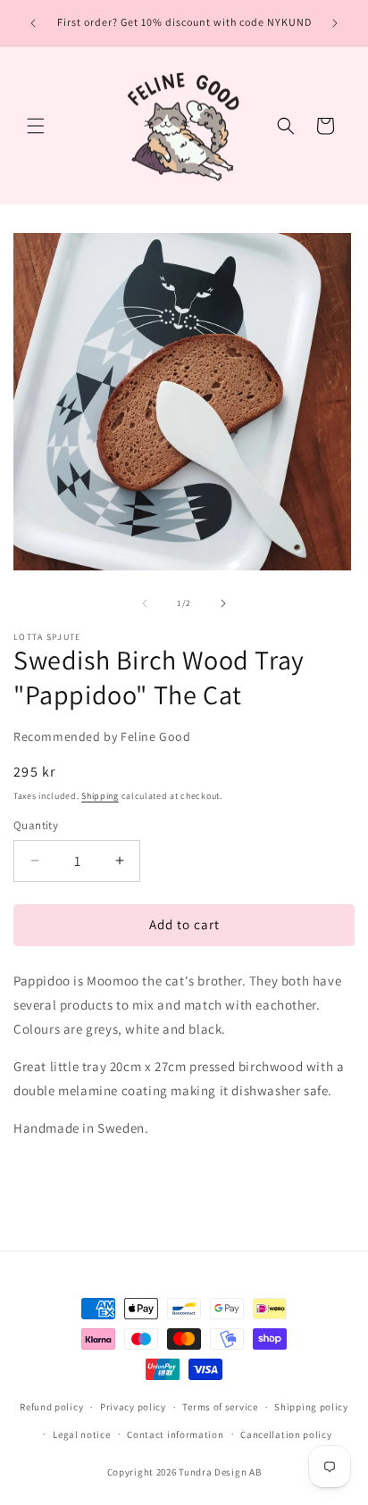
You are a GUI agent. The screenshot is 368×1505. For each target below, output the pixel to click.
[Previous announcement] (33, 23)
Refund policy (51, 1407)
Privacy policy (133, 1407)
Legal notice (81, 1434)
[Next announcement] (335, 23)
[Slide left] (144, 603)
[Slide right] (223, 603)
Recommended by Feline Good (102, 736)
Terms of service (219, 1407)
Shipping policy (311, 1407)
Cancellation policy (285, 1434)
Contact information (175, 1434)
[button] (35, 126)
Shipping (100, 796)
